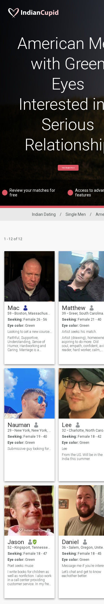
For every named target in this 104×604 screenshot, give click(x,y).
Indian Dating (44, 214)
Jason (16, 542)
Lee (67, 424)
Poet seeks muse (20, 566)
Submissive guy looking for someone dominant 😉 (30, 449)
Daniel (70, 542)
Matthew (74, 307)
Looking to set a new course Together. (30, 332)
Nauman (19, 424)
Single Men (76, 214)
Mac (13, 307)
